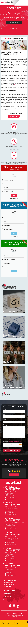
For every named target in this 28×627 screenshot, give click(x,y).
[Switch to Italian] (10, 596)
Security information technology (12, 336)
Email (4, 414)
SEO (15, 84)
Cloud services (9, 311)
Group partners (9, 584)
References (7, 593)
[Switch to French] (5, 596)
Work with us (8, 582)
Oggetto (5, 419)
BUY (14, 195)
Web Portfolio (8, 586)
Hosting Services (10, 362)
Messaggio (6, 425)
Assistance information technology (12, 386)
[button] (25, 2)
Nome (4, 409)
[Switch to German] (8, 596)
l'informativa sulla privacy (15, 441)
